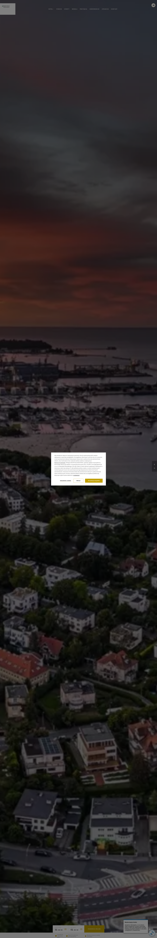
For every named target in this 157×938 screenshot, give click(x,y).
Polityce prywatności (59, 462)
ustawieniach (76, 475)
